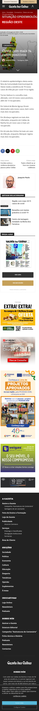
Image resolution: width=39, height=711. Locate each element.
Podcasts (6, 611)
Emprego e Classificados (13, 531)
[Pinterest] (13, 151)
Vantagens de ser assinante (14, 509)
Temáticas (6, 578)
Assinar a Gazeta (9, 623)
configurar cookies (19, 696)
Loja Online (7, 602)
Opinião (5, 582)
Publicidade (7, 521)
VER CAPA (18, 275)
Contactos (6, 649)
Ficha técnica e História (12, 636)
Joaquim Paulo (10, 60)
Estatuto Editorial (9, 627)
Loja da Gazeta (8, 517)
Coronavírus (18, 12)
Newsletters (7, 607)
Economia (6, 561)
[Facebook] (3, 151)
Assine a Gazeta (9, 503)
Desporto (6, 573)
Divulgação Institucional (13, 534)
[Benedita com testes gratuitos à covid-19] (6, 212)
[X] (8, 151)
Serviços (5, 528)
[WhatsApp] (17, 151)
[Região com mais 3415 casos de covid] (6, 203)
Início (3, 12)
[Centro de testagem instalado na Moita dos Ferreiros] (6, 221)
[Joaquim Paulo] (4, 60)
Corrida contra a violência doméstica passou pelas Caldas (8, 165)
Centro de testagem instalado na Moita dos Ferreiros (21, 221)
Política (5, 556)
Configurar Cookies (19, 707)
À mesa (5, 590)
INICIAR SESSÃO (18, 283)
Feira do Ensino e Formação (14, 513)
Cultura (5, 565)
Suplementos (8, 586)
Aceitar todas (19, 703)
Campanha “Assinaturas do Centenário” (18, 506)
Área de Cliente (8, 540)
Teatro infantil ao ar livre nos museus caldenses (28, 165)
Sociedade (10, 12)
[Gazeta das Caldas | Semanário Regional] (18, 6)
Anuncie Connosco (11, 524)
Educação (6, 569)
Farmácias (8, 536)
